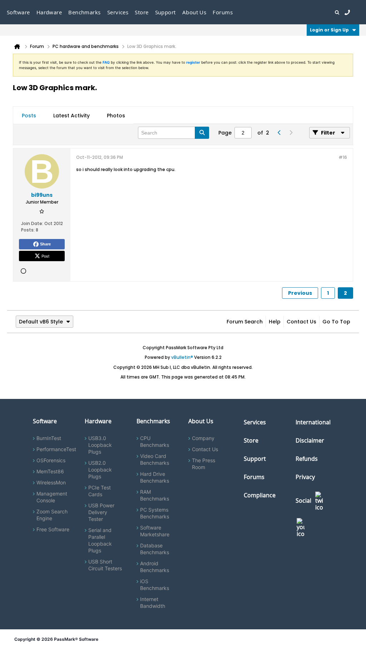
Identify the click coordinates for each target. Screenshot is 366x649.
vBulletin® (182, 357)
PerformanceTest (56, 449)
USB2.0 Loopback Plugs (100, 469)
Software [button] (18, 12)
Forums (223, 12)
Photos (116, 115)
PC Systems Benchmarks (154, 513)
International (313, 422)
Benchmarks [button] (84, 12)
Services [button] (118, 12)
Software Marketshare (154, 530)
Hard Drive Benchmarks (154, 477)
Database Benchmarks (154, 548)
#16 (342, 157)
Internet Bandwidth (152, 602)
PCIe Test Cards (99, 490)
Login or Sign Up (329, 30)
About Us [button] (194, 12)
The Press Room (203, 463)
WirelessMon (51, 482)
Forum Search (245, 321)
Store (251, 440)
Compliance (260, 495)
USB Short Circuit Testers (105, 564)
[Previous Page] (279, 132)
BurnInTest (48, 438)
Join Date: (32, 223)
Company (203, 438)
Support (165, 12)
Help (275, 321)
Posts (29, 115)
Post (45, 256)
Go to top (336, 321)
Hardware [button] (49, 12)
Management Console (51, 497)
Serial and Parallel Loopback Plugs (100, 540)
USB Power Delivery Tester (101, 512)
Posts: (28, 230)
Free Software (52, 529)
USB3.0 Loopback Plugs (100, 445)
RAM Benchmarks (154, 495)
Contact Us (301, 321)
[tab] (29, 116)
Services (255, 422)
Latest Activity (71, 115)
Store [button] (141, 12)
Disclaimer (310, 440)
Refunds (307, 459)
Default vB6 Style (41, 321)
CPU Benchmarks (154, 441)
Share (45, 244)
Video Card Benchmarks (154, 459)
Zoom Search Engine (52, 514)
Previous (300, 293)
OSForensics (50, 460)
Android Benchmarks (154, 566)
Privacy (305, 477)
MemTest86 (50, 471)
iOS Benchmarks (154, 584)
